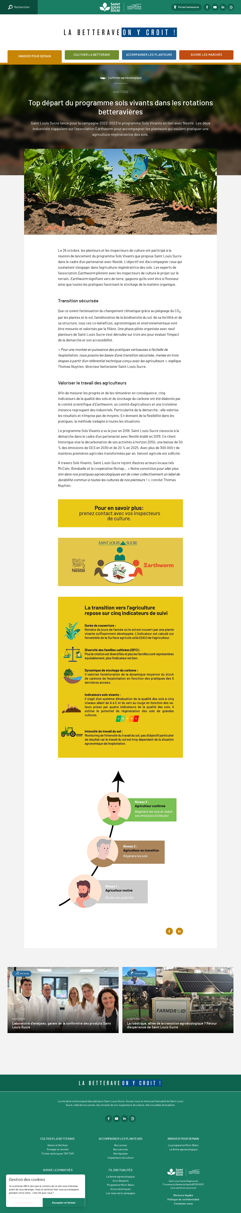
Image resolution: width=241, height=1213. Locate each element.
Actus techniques (120, 1189)
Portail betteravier (188, 7)
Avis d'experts (121, 1181)
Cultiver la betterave (92, 54)
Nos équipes (120, 1153)
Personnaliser (24, 1202)
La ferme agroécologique (183, 1149)
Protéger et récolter (58, 1149)
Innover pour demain (34, 56)
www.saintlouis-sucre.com (183, 1188)
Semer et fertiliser (57, 1145)
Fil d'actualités (120, 1170)
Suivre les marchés (206, 54)
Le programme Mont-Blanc (183, 1145)
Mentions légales (183, 1195)
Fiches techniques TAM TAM (58, 1153)
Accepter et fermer (64, 1202)
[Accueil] (120, 7)
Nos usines (120, 1145)
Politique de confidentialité (183, 1199)
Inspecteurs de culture (120, 1158)
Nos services (120, 1149)
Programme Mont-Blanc (120, 1185)
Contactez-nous (183, 1203)
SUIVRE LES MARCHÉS (57, 1170)
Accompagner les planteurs (149, 54)
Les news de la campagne (120, 1193)
